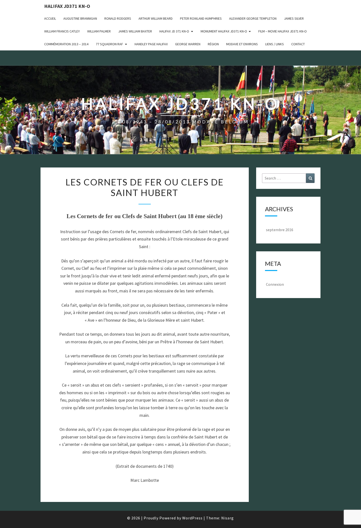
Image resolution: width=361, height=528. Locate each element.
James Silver (294, 18)
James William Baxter (135, 31)
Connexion (275, 284)
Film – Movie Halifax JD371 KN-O (282, 31)
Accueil (50, 18)
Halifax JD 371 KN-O (174, 31)
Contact (298, 44)
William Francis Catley (62, 31)
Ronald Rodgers (117, 18)
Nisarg (227, 517)
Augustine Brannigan (80, 18)
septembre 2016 (279, 229)
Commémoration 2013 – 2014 (66, 44)
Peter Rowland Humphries (201, 18)
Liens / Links (274, 44)
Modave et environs (242, 44)
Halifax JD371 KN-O (67, 6)
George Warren (187, 44)
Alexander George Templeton (253, 18)
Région (213, 44)
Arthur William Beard (156, 18)
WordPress (192, 517)
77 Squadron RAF (109, 44)
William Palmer (99, 31)
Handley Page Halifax (151, 44)
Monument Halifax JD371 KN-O (224, 31)
